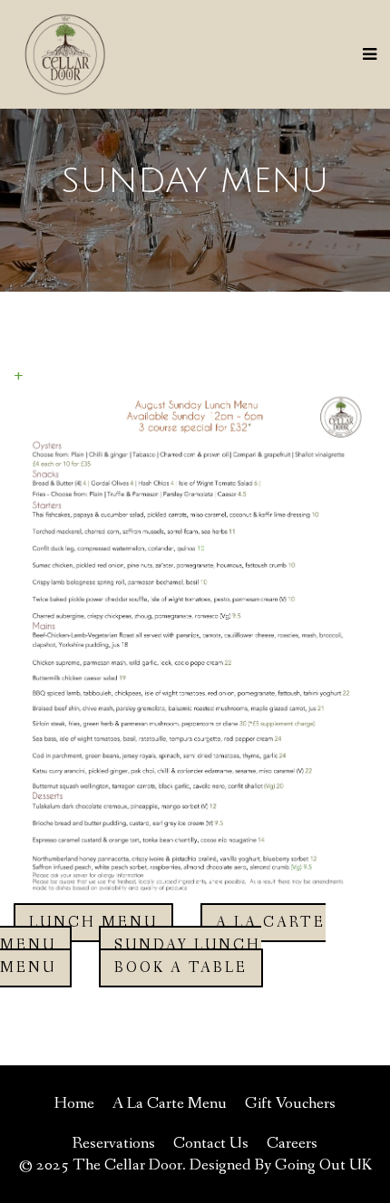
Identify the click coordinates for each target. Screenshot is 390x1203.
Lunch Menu (93, 922)
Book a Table (181, 967)
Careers (292, 1143)
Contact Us (211, 1143)
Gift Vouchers (290, 1103)
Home (74, 1103)
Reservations (114, 1143)
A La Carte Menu (169, 1103)
